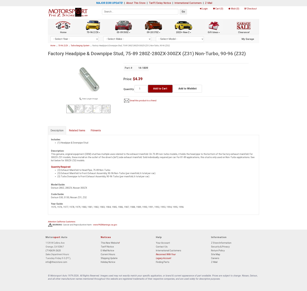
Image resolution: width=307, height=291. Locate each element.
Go (183, 11)
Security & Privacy (220, 246)
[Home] (68, 12)
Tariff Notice (107, 246)
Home (63, 32)
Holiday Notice (108, 262)
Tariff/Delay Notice (160, 2)
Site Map (215, 254)
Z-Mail (208, 2)
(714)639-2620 (53, 250)
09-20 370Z (153, 32)
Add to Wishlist (187, 88)
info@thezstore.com (56, 262)
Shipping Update (109, 258)
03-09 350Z (123, 32)
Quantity (128, 89)
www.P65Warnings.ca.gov (105, 225)
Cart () (219, 8)
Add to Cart (160, 88)
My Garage (248, 39)
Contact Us (162, 246)
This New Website (110, 243)
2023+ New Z (182, 32)
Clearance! (244, 32)
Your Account (163, 243)
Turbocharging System (80, 45)
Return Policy (218, 250)
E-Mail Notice (107, 250)
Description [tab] (57, 130)
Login (205, 8)
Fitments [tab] (96, 130)
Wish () (235, 8)
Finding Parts (162, 262)
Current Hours (108, 254)
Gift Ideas (213, 32)
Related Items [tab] (77, 130)
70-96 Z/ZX (92, 32)
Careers (215, 258)
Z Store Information (221, 243)
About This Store (136, 2)
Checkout (252, 8)
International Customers (188, 2)
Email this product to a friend (143, 100)
